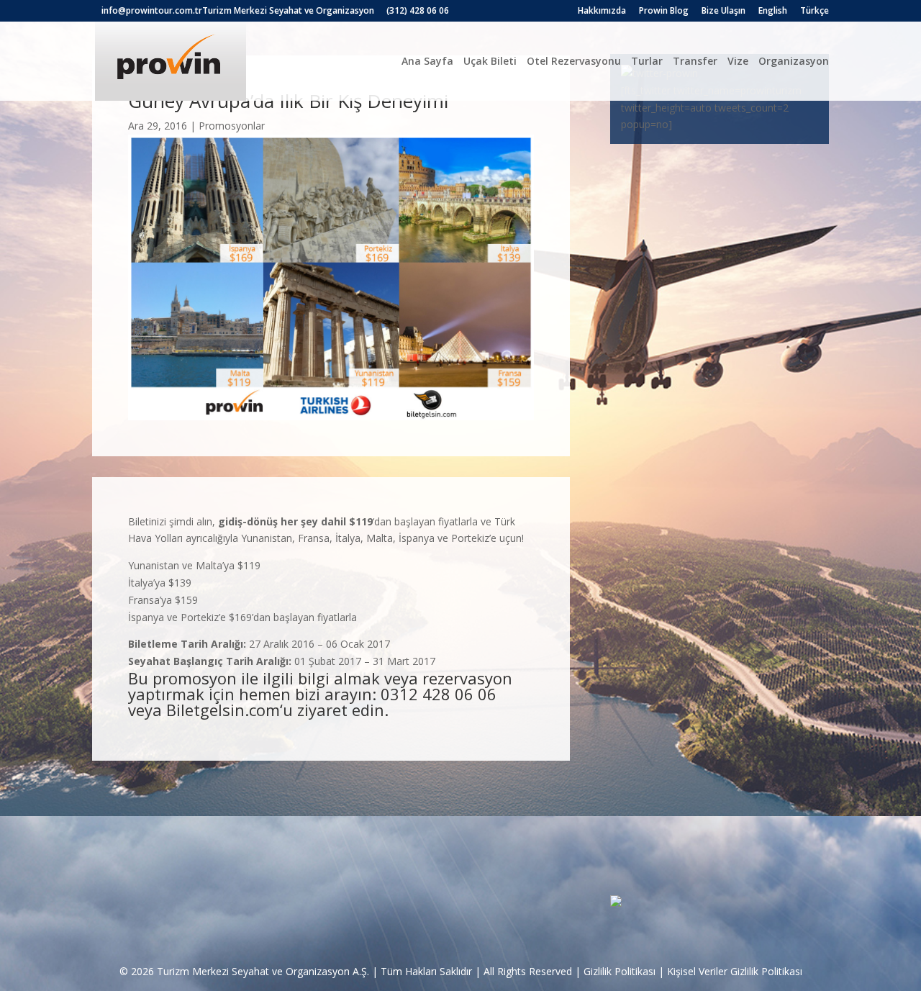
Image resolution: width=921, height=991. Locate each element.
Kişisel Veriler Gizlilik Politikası (734, 971)
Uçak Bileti (490, 61)
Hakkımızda (602, 11)
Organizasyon (793, 61)
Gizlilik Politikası (619, 971)
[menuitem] (772, 14)
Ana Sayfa (427, 61)
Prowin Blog (664, 11)
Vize (737, 61)
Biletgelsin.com (223, 709)
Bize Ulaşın (723, 11)
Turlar (647, 61)
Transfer (695, 61)
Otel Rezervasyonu (574, 61)
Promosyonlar (232, 125)
